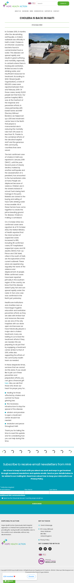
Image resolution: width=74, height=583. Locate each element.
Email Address (5, 489)
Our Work (25, 11)
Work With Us (38, 11)
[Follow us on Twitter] (45, 549)
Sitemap (59, 570)
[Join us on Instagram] (50, 549)
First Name (28, 489)
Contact (56, 11)
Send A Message (46, 525)
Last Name (53, 489)
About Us (18, 11)
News (31, 11)
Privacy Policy (44, 540)
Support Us (48, 11)
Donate (63, 3)
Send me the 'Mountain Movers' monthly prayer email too (23, 498)
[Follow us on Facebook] (40, 549)
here (6, 383)
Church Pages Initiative (42, 572)
